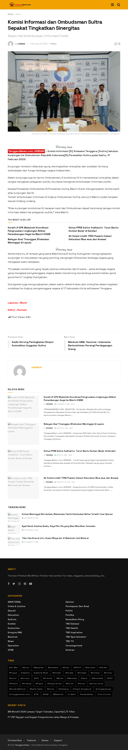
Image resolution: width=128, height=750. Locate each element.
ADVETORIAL (14, 601)
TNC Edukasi (72, 623)
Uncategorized (74, 645)
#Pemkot (13, 683)
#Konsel (108, 673)
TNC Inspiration (74, 632)
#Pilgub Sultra (54, 683)
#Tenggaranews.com (19, 694)
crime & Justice (16, 606)
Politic (69, 610)
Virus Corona (104, 694)
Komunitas (14, 628)
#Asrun (25, 667)
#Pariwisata (97, 678)
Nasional (12, 636)
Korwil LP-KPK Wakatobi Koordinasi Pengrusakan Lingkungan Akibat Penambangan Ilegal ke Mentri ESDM (29, 231)
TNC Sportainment (76, 636)
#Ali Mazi (13, 667)
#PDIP (110, 678)
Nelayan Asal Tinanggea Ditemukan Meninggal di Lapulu (74, 424)
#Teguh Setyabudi (82, 689)
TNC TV (70, 641)
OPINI (11, 649)
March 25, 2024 (62, 428)
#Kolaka (69, 673)
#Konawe (82, 673)
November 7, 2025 (63, 404)
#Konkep (95, 673)
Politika (70, 615)
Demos (45, 740)
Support (58, 740)
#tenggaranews (103, 689)
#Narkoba (72, 678)
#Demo (66, 667)
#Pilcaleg (26, 683)
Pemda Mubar (86, 694)
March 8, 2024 (61, 455)
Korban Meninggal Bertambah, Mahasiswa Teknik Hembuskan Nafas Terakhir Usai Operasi (67, 514)
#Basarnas (39, 667)
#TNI (36, 694)
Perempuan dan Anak (77, 606)
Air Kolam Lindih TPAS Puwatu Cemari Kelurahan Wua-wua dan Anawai (81, 478)
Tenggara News (22, 745)
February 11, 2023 (39, 43)
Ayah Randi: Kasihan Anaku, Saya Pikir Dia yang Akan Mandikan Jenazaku (58, 526)
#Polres (81, 683)
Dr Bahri (72, 694)
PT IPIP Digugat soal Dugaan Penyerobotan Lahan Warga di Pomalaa (43, 717)
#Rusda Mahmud (17, 689)
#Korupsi (25, 678)
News (18, 14)
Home (10, 14)
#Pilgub (39, 683)
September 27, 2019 (30, 518)
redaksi (21, 43)
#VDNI (46, 694)
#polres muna (96, 683)
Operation (13, 645)
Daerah (12, 610)
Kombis (12, 623)
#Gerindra (90, 667)
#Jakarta (25, 673)
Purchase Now (15, 740)
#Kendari (56, 673)
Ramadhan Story (75, 619)
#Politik (70, 683)
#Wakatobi (58, 694)
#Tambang (64, 689)
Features (31, 740)
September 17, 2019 (30, 542)
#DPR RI (77, 667)
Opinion (70, 601)
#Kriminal (47, 678)
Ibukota (12, 619)
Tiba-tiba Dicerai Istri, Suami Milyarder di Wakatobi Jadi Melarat (55, 538)
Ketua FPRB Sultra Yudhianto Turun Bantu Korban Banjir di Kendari (80, 451)
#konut (13, 678)
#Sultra (50, 689)
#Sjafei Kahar (36, 689)
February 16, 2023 (63, 482)
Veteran (70, 649)
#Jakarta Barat (41, 673)
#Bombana (53, 667)
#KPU (36, 678)
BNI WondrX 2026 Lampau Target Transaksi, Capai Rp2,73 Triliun (41, 711)
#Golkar (103, 667)
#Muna (60, 678)
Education (13, 615)
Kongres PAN (15, 632)
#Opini (84, 678)
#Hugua (13, 673)
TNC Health (72, 628)
